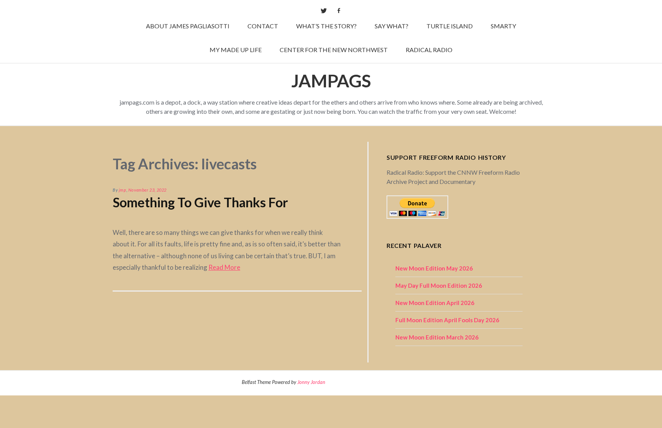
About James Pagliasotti (187, 26)
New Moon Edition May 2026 (434, 268)
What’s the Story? (326, 26)
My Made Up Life (236, 49)
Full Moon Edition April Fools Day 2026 (447, 319)
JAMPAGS (331, 80)
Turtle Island (449, 26)
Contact (262, 26)
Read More (224, 267)
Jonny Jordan (311, 382)
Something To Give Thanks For (200, 202)
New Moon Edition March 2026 (436, 337)
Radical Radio (429, 49)
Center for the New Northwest (334, 49)
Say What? (391, 26)
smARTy (503, 26)
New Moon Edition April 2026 (434, 302)
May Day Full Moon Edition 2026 (438, 285)
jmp (122, 189)
